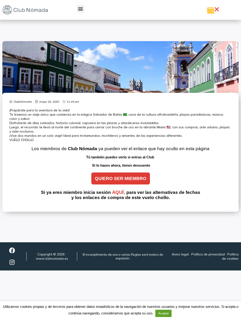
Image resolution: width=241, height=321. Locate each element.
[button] (80, 9)
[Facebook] (12, 250)
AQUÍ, (118, 192)
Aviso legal (180, 254)
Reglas (136, 254)
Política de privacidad (208, 254)
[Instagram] (12, 262)
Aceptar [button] (163, 313)
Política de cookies (230, 256)
